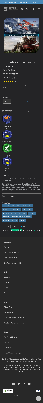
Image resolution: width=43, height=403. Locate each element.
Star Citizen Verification (11, 252)
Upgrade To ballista (10, 220)
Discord (6, 342)
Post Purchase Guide (10, 257)
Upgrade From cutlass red (21, 217)
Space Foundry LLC (23, 396)
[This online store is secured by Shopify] (8, 392)
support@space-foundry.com (13, 353)
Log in (30, 9)
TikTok (6, 293)
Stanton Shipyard (14, 78)
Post (7, 226)
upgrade (32, 213)
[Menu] (39, 9)
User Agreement (9, 312)
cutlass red (27, 210)
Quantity (5, 98)
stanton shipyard (20, 213)
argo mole (7, 210)
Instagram (7, 277)
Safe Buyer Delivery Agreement (14, 317)
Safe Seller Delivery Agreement (14, 323)
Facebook (7, 282)
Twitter (6, 287)
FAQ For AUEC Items (10, 337)
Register (6, 247)
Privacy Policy (8, 307)
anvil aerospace (9, 206)
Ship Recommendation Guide (13, 263)
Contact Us (7, 347)
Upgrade (15, 73)
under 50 (6, 217)
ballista (22, 220)
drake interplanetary (24, 206)
